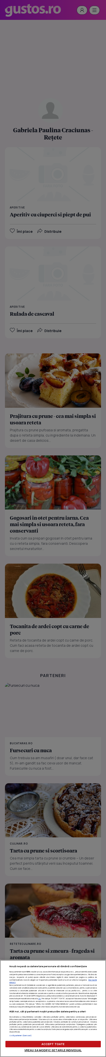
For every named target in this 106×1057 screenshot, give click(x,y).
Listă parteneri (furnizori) (20, 1035)
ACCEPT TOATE (53, 1044)
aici (39, 998)
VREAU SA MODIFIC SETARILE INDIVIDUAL (53, 1050)
